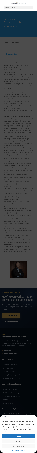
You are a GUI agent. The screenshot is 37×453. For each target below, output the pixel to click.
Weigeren (18, 441)
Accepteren (18, 436)
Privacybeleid (21, 450)
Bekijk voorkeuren (18, 446)
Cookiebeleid (14, 450)
